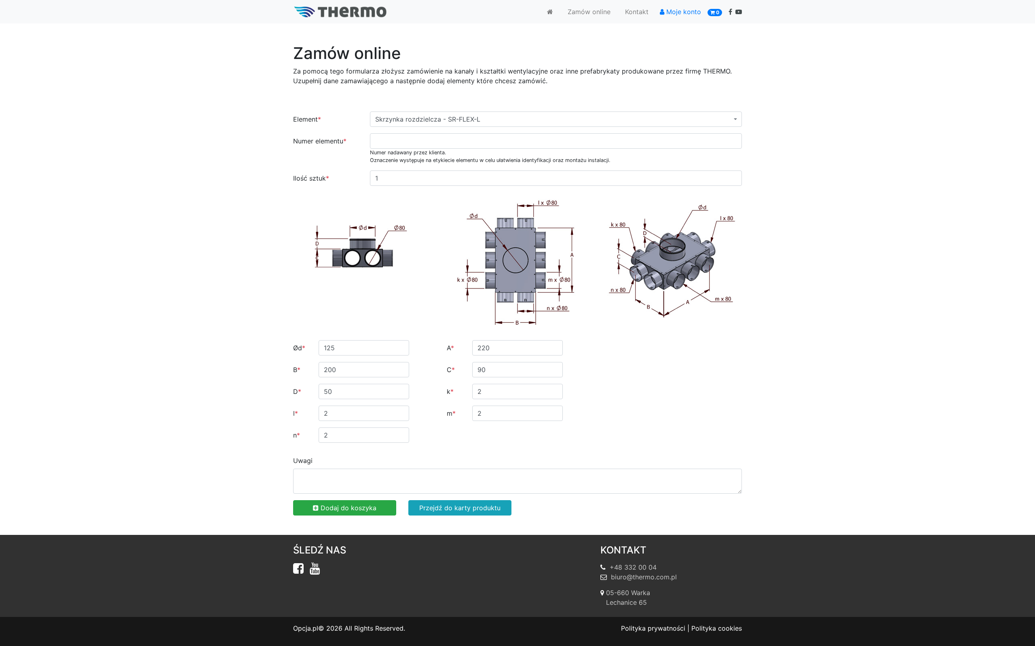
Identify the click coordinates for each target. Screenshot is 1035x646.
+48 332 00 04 (633, 567)
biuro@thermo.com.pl (644, 577)
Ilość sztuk (311, 178)
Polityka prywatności (653, 628)
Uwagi (303, 461)
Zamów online (589, 12)
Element (307, 119)
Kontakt (636, 12)
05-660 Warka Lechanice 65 (628, 597)
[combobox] (556, 119)
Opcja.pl (305, 628)
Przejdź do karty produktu (460, 508)
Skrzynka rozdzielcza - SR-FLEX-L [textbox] (427, 119)
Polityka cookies (716, 628)
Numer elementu (319, 141)
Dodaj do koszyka (347, 508)
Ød (299, 348)
